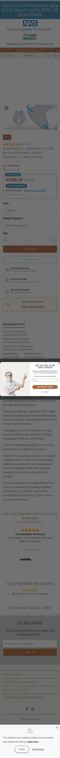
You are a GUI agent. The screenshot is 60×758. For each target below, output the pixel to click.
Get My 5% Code (45, 387)
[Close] (57, 727)
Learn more (32, 741)
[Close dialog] (58, 364)
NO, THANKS (45, 391)
